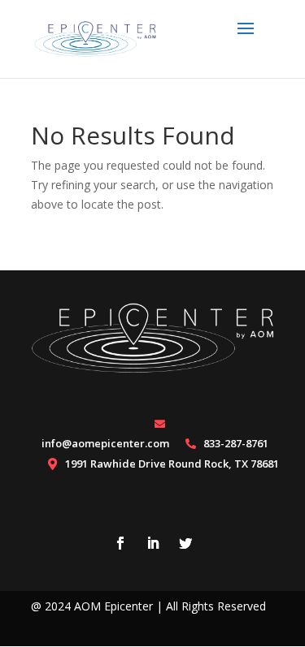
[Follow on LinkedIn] (153, 543)
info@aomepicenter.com (105, 443)
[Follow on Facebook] (120, 543)
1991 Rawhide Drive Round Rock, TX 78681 (172, 463)
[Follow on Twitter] (185, 543)
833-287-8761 (235, 443)
